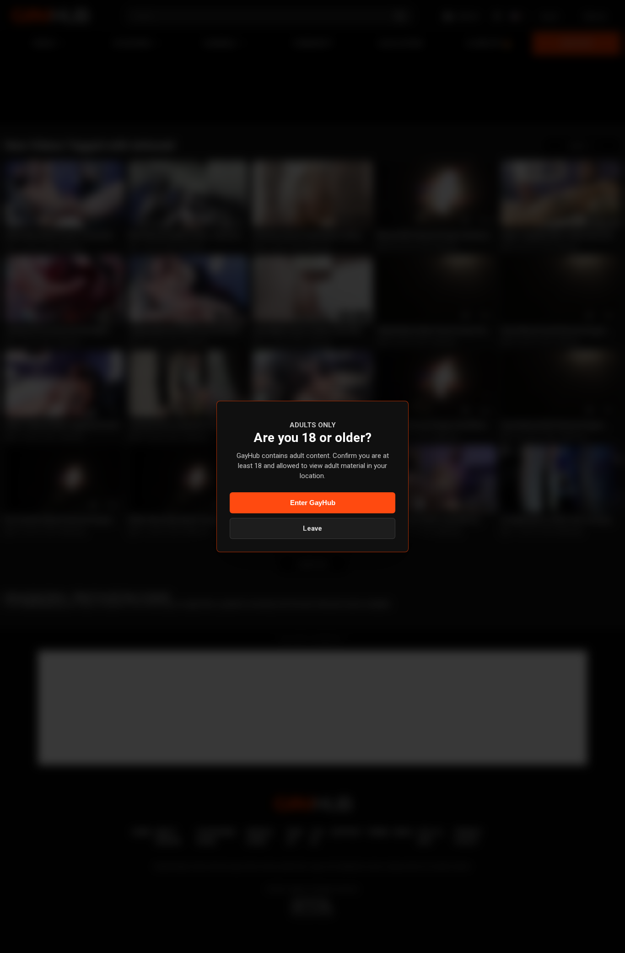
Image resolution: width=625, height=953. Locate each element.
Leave (312, 528)
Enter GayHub (312, 502)
